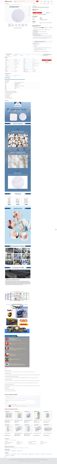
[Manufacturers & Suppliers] (8, 1)
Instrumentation (30, 442)
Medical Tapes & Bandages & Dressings (9, 442)
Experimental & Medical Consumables (32, 443)
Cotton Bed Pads (7, 455)
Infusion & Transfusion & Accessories (32, 441)
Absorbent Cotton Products (19, 442)
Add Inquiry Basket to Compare (18, 27)
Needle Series (18, 441)
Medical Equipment (19, 443)
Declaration (35, 461)
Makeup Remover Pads (20, 4)
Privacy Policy (38, 461)
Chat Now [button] (48, 12)
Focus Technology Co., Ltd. (24, 461)
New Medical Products (7, 443)
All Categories (7, 3)
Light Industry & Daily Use (9, 4)
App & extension (44, 3)
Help (40, 3)
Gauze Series (41, 441)
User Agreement (32, 461)
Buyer (37, 3)
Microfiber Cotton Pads (13, 450)
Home (5, 4)
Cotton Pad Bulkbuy (12, 455)
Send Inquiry (37, 12)
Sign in (51, 1)
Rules (51, 3)
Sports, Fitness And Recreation (43, 442)
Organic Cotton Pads (20, 450)
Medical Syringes (6, 441)
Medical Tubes (41, 443)
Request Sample (44, 14)
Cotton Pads (16, 4)
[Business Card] (51, 57)
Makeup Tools (13, 4)
